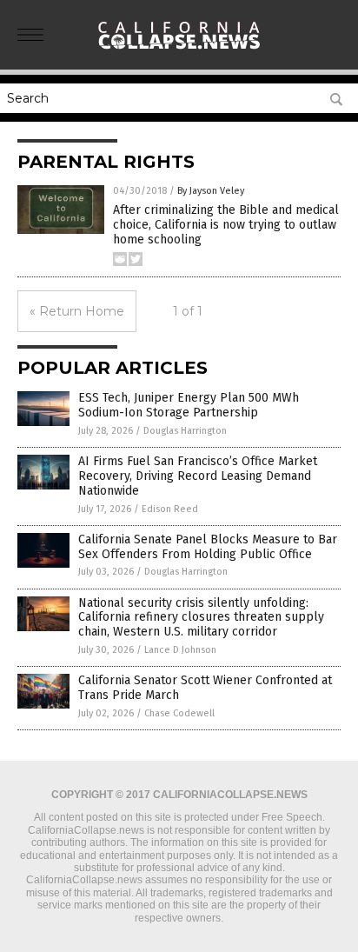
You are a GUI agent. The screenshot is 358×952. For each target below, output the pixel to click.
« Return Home (77, 311)
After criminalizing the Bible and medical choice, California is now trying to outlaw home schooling (226, 225)
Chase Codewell (179, 713)
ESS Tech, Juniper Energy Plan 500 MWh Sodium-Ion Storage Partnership (188, 405)
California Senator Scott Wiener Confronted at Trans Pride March (205, 687)
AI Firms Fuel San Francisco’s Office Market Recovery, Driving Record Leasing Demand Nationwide (197, 476)
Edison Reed (170, 509)
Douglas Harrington (185, 430)
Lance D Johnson (180, 650)
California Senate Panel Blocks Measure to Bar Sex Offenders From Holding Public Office (207, 547)
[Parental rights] (179, 51)
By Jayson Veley (210, 190)
